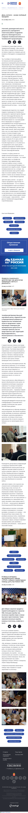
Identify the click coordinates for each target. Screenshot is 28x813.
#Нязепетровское (8, 559)
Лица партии (18, 752)
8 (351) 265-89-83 (14, 766)
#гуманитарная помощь (14, 737)
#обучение (8, 570)
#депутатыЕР (19, 570)
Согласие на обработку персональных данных (14, 798)
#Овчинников (19, 221)
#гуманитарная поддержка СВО (14, 734)
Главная (4, 7)
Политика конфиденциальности (14, 794)
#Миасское (19, 730)
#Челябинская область (14, 229)
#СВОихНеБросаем (14, 741)
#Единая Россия (19, 218)
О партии (5, 752)
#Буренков (7, 218)
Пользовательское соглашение (14, 793)
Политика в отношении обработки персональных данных (14, 796)
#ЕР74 (14, 552)
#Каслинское (21, 559)
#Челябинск (14, 225)
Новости (21, 7)
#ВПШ (14, 563)
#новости (14, 233)
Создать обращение (14, 250)
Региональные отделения (7, 755)
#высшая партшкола (14, 566)
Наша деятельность (12, 7)
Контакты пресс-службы (7, 759)
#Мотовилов (8, 221)
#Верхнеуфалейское (14, 555)
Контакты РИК (19, 754)
